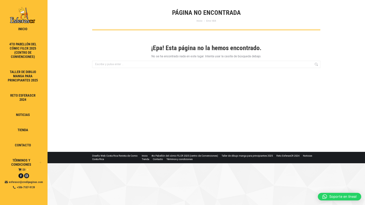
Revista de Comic (128, 155)
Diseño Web (99, 155)
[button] (339, 196)
